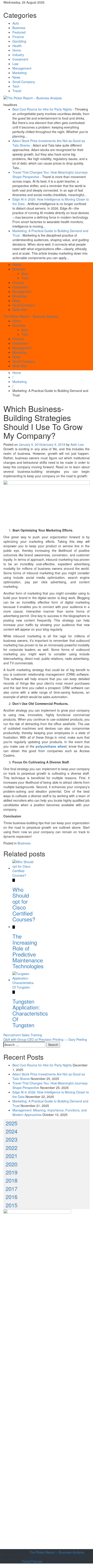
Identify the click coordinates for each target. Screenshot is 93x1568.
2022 (11, 1148)
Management (21, 68)
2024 (11, 1131)
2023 (11, 1139)
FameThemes (32, 1561)
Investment (20, 59)
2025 (11, 1123)
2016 (11, 1197)
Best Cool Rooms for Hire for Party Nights (42, 109)
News (16, 77)
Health (17, 45)
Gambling (19, 41)
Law (15, 63)
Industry (18, 54)
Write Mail (19, 309)
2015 (11, 1205)
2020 (11, 1164)
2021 (11, 1156)
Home (16, 50)
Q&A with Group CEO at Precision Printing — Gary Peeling (45, 1039)
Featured (19, 32)
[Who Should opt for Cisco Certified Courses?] (23, 868)
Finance (18, 36)
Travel (16, 90)
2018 (11, 1180)
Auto (15, 23)
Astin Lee (77, 444)
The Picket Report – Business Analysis (30, 316)
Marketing (19, 72)
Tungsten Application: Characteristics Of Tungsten (30, 1013)
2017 (11, 1188)
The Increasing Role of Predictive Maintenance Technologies (28, 951)
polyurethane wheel (51, 746)
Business (18, 27)
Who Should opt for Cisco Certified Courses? (23, 904)
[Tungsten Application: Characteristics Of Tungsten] (23, 979)
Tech (15, 86)
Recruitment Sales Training (22, 1035)
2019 (11, 1172)
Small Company (23, 81)
